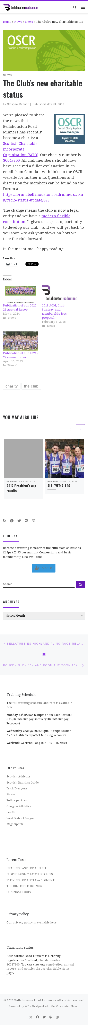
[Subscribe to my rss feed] (4, 521)
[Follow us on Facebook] (12, 521)
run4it (11, 812)
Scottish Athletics (18, 776)
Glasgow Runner (18, 104)
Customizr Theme (67, 1006)
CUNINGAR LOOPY (19, 892)
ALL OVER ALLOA (58, 485)
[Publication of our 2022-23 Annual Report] (20, 293)
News (18, 21)
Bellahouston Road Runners (34, 1000)
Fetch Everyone (17, 788)
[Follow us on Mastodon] (26, 521)
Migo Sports (15, 824)
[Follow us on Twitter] (19, 521)
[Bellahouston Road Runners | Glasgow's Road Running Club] (20, 6)
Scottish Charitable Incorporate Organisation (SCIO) (20, 149)
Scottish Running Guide (23, 782)
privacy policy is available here (34, 922)
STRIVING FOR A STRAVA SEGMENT (30, 880)
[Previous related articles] (70, 428)
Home (7, 21)
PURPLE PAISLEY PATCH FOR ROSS (30, 874)
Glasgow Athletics (19, 806)
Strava (11, 794)
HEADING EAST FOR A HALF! (26, 868)
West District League (20, 818)
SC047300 (11, 160)
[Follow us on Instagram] (33, 521)
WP (27, 1006)
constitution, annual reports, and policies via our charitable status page (40, 969)
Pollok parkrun (17, 800)
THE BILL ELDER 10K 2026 (24, 886)
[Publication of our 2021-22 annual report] (20, 341)
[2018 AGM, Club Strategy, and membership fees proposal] (59, 293)
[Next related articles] (80, 428)
